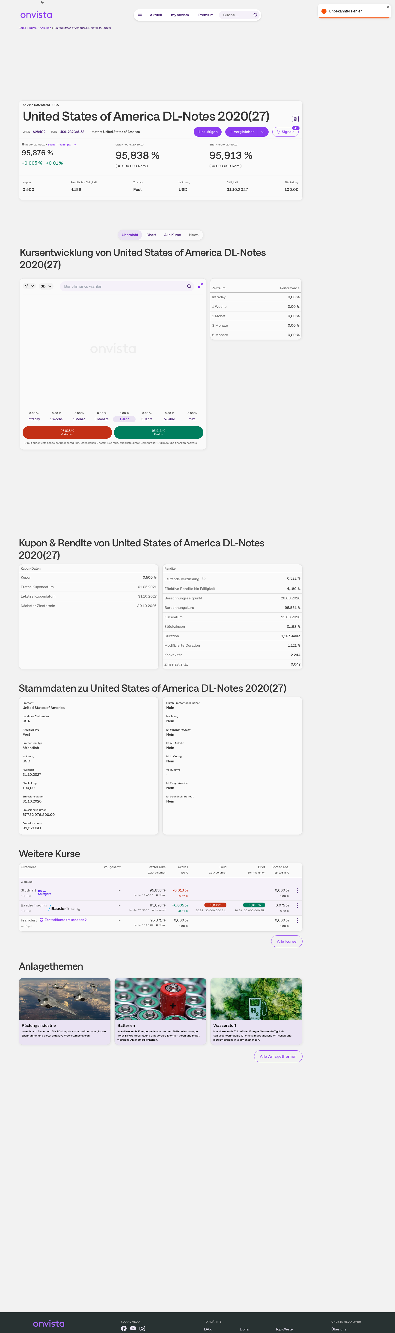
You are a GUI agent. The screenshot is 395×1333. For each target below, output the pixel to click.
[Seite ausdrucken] (295, 119)
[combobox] (127, 286)
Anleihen (45, 28)
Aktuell (156, 14)
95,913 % (254, 905)
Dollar (245, 1329)
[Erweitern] (263, 132)
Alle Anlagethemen (278, 1056)
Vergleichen (244, 131)
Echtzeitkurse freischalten (64, 920)
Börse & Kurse (28, 28)
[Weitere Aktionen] (297, 891)
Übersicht (130, 234)
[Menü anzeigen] (140, 15)
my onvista (180, 14)
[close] (388, 7)
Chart (151, 234)
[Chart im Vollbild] (200, 285)
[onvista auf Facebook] (124, 1329)
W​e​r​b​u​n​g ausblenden (200, 62)
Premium (206, 14)
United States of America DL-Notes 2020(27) (82, 28)
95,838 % (215, 905)
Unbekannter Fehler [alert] (345, 11)
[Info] (29, 286)
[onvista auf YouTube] (133, 1329)
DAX (208, 1329)
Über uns (338, 1329)
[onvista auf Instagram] (142, 1329)
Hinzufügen (208, 131)
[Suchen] (255, 15)
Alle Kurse (172, 234)
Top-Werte (284, 1329)
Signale (288, 131)
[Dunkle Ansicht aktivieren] (42, 2)
